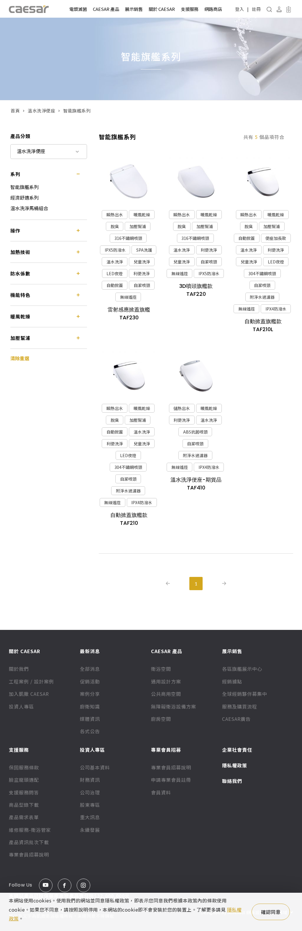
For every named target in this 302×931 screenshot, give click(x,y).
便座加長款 (275, 238)
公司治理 (90, 792)
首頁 (15, 110)
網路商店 (213, 9)
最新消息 (90, 651)
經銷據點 (232, 681)
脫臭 (115, 226)
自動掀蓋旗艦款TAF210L (263, 325)
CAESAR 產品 (106, 9)
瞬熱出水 (114, 215)
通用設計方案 (166, 681)
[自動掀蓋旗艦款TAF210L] (263, 181)
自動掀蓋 (114, 285)
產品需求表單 (24, 817)
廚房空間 (161, 718)
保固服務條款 (24, 767)
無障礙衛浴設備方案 (173, 706)
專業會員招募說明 (29, 854)
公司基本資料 (95, 767)
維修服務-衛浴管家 (30, 829)
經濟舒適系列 (24, 197)
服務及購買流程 (239, 706)
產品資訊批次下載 (29, 842)
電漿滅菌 (78, 9)
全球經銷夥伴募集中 (244, 693)
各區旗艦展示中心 (242, 668)
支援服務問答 (24, 792)
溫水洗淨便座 (41, 110)
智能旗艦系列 (24, 187)
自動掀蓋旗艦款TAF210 (128, 519)
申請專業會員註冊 (171, 779)
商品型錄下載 (24, 804)
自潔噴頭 (142, 285)
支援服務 (189, 9)
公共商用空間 (166, 693)
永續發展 (90, 829)
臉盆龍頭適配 (24, 779)
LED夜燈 (114, 273)
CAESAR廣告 (236, 718)
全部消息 (90, 668)
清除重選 (19, 358)
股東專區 (90, 804)
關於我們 (19, 668)
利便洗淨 (141, 273)
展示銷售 (134, 9)
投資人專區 (21, 706)
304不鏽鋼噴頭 (262, 273)
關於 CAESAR (162, 9)
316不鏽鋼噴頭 (128, 238)
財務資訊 (90, 779)
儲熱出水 (181, 408)
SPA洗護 (144, 250)
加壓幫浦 (137, 226)
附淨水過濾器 (262, 297)
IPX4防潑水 (275, 309)
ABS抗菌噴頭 (195, 432)
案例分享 (90, 693)
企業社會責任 (237, 749)
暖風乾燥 (142, 215)
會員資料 (161, 792)
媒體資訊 (90, 718)
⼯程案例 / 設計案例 (31, 681)
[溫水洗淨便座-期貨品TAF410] (196, 375)
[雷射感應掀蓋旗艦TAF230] (129, 181)
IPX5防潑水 (115, 250)
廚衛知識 (90, 706)
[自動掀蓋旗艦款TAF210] (129, 375)
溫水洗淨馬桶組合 (29, 208)
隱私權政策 (234, 765)
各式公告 (90, 731)
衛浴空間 (161, 668)
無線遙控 (128, 297)
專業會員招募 (166, 749)
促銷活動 (90, 681)
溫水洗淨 (114, 262)
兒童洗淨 (142, 262)
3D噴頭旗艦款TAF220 (196, 290)
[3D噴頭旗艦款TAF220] (196, 181)
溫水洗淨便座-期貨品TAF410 (195, 483)
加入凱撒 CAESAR (29, 693)
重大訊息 (90, 817)
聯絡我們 (232, 780)
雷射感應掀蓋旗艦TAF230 (129, 313)
